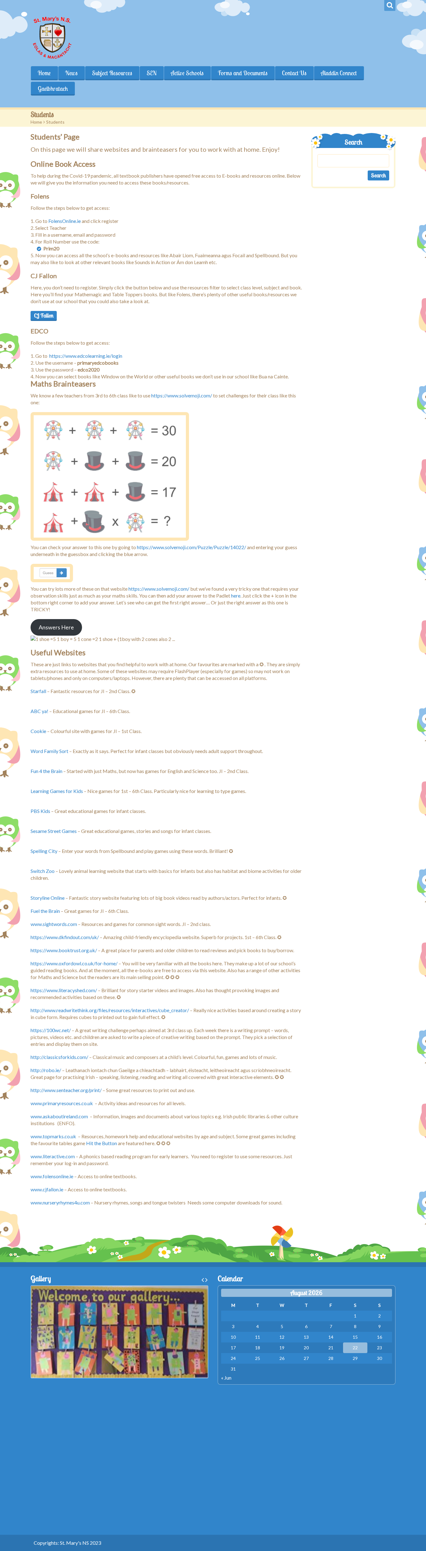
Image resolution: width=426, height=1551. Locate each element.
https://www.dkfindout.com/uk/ (65, 937)
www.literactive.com (53, 1156)
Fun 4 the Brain (46, 771)
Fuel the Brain (46, 911)
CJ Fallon (43, 315)
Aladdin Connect (339, 73)
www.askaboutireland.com (59, 1116)
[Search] (389, 5)
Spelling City (44, 851)
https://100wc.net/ (51, 1030)
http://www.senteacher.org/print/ (66, 1090)
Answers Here (56, 627)
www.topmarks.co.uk (53, 1136)
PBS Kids (40, 811)
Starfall (38, 691)
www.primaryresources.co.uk (62, 1103)
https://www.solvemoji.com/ (181, 395)
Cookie (38, 731)
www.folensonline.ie (52, 1176)
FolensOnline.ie (64, 221)
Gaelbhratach (53, 88)
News (71, 73)
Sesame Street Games (54, 831)
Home (44, 73)
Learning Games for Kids (57, 791)
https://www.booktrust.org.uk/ (64, 950)
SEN (152, 73)
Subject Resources (112, 73)
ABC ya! (39, 711)
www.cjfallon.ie (47, 1189)
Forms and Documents (243, 73)
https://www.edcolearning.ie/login (85, 356)
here (235, 595)
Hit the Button (101, 1143)
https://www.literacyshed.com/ (64, 990)
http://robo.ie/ (46, 1070)
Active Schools (187, 73)
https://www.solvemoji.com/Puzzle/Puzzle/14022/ (191, 547)
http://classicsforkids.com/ (59, 1057)
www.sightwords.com (54, 924)
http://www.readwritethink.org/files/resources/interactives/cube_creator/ (110, 1010)
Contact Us (294, 73)
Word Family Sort (49, 751)
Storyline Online (48, 898)
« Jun (226, 1378)
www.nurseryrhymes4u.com (60, 1202)
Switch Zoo (43, 871)
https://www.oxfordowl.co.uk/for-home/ (74, 963)
